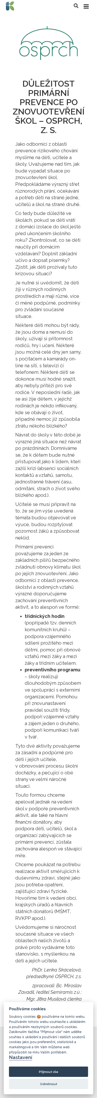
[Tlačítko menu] (86, 6)
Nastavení (20, 1057)
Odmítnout (48, 1084)
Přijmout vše (48, 1072)
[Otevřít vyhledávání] (76, 6)
